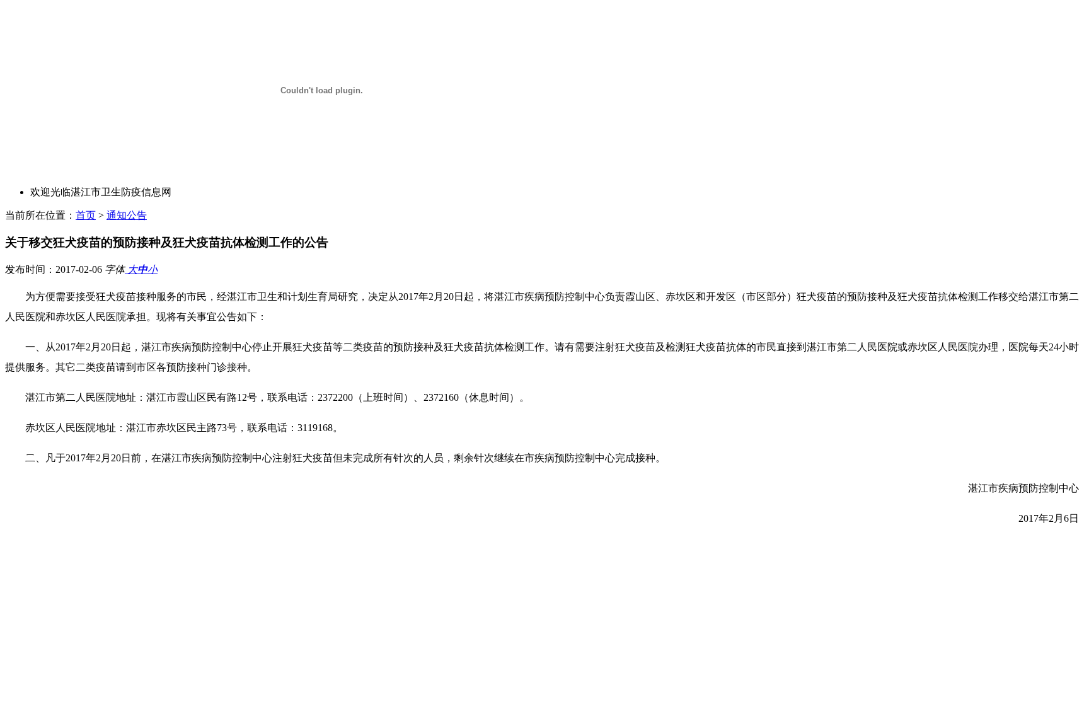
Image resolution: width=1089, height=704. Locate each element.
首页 (86, 215)
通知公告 (127, 215)
